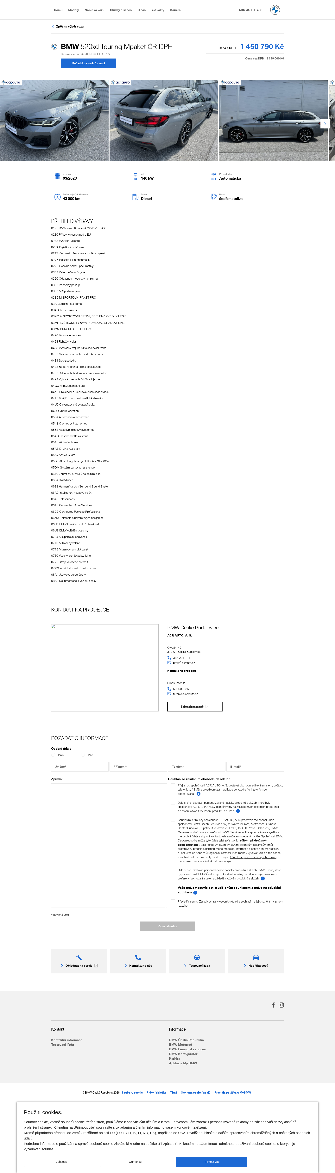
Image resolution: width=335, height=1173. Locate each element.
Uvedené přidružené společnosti (253, 857)
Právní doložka (156, 1092)
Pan (61, 755)
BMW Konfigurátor (183, 1054)
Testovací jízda (62, 1044)
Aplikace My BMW (183, 1063)
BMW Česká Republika (186, 1040)
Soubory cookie (132, 1092)
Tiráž (173, 1092)
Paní (91, 755)
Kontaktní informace (66, 1040)
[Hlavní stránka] (275, 10)
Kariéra (174, 1058)
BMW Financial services (187, 1049)
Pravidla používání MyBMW (232, 1092)
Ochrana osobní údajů (196, 1092)
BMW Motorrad (180, 1044)
